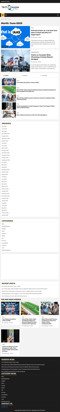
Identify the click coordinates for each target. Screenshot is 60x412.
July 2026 (4, 126)
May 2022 (4, 208)
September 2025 (6, 138)
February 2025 (5, 150)
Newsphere (35, 410)
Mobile (3, 236)
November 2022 (5, 196)
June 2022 (4, 205)
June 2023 (4, 179)
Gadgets (4, 228)
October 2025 (5, 136)
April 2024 (4, 167)
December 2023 (5, 169)
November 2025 (5, 133)
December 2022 (5, 193)
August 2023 (5, 174)
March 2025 (4, 148)
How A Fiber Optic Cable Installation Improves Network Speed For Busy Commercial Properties (24, 288)
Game (3, 231)
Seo (3, 238)
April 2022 (4, 210)
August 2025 (5, 141)
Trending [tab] (44, 75)
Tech (32, 27)
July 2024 (4, 162)
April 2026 (4, 131)
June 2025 (4, 145)
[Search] (58, 15)
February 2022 (5, 212)
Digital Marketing (35, 52)
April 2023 (4, 184)
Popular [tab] (25, 75)
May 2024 (4, 165)
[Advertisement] (13, 266)
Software (4, 245)
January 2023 (5, 191)
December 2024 (5, 153)
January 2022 (5, 215)
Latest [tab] (6, 75)
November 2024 (5, 155)
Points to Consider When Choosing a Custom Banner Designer (42, 57)
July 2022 (4, 203)
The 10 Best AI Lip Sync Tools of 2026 (28, 82)
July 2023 (4, 176)
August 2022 (5, 200)
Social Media (5, 243)
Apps (3, 224)
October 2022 (5, 198)
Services (4, 240)
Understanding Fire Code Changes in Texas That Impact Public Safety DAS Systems (22, 293)
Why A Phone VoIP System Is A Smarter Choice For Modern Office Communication (22, 291)
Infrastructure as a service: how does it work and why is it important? (44, 32)
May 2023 (4, 181)
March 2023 (4, 186)
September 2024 (6, 160)
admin (40, 37)
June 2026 (4, 129)
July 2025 (4, 143)
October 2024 (5, 157)
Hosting (4, 233)
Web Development (6, 250)
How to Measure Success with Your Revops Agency (32, 115)
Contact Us (4, 406)
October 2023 (5, 172)
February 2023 (5, 188)
